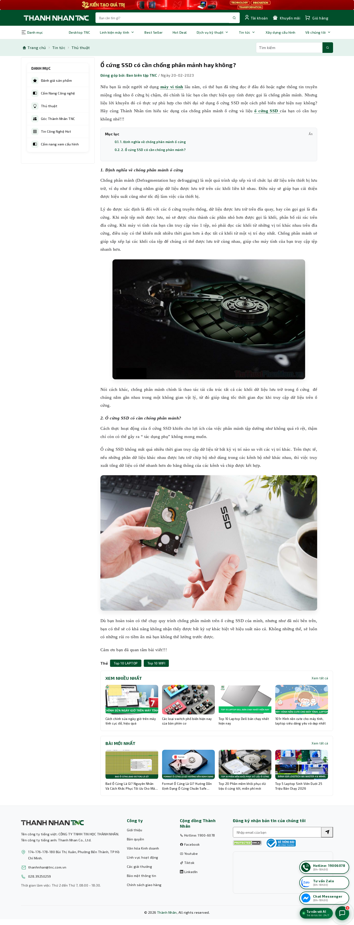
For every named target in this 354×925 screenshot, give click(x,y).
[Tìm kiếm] (327, 47)
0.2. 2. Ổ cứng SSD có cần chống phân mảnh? (150, 150)
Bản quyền (135, 839)
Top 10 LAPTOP (126, 663)
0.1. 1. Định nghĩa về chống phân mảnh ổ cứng (150, 142)
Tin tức (244, 32)
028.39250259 (39, 876)
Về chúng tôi (315, 32)
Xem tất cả (320, 678)
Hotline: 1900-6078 (199, 835)
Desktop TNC (79, 32)
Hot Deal (180, 32)
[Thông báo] (280, 843)
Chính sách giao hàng (144, 885)
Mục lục (209, 134)
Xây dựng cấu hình (280, 32)
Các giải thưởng (139, 866)
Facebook (191, 844)
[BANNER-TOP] (177, 5)
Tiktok (188, 863)
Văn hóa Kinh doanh (143, 848)
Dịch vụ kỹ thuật (210, 32)
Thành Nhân (167, 912)
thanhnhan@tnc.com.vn (47, 867)
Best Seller (153, 32)
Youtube (190, 853)
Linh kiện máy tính (114, 32)
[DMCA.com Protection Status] (247, 842)
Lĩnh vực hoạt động (142, 857)
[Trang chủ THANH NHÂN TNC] (56, 17)
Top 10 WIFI (156, 663)
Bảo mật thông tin (141, 876)
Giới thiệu (134, 830)
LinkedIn (190, 872)
